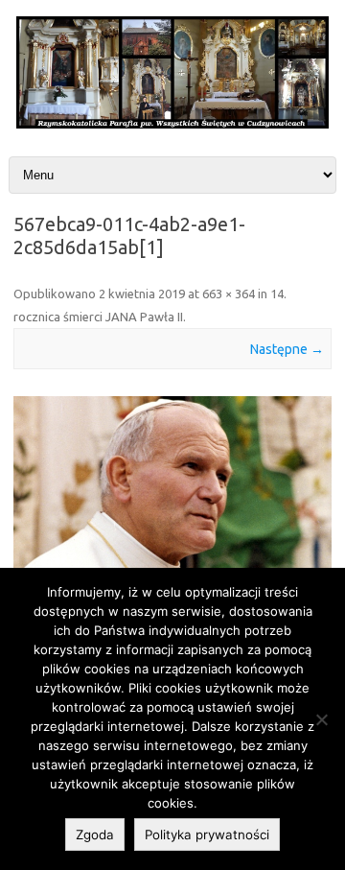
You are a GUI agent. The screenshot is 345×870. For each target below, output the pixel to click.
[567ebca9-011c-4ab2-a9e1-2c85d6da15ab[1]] (172, 483)
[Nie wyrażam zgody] (321, 719)
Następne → (287, 349)
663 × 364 (228, 293)
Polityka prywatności (207, 834)
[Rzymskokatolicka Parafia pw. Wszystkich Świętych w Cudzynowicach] (172, 123)
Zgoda (95, 834)
